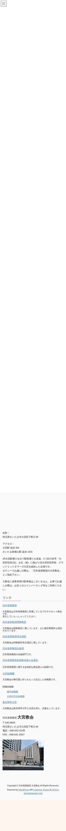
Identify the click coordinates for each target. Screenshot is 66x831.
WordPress (24, 790)
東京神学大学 (10, 702)
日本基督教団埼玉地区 (14, 636)
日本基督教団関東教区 (14, 622)
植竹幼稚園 (12, 691)
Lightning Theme (41, 790)
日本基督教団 (10, 605)
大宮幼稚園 (8, 673)
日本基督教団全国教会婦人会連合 (20, 660)
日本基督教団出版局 (13, 648)
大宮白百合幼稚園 (16, 696)
